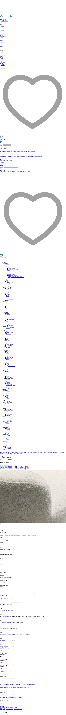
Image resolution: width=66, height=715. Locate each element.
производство (3, 34)
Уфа (2, 60)
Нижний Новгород (4, 55)
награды (2, 35)
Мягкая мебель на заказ (56, 452)
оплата (1, 687)
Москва (2, 52)
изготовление (8, 687)
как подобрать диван (3, 694)
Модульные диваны (49, 452)
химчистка (3, 28)
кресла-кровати (17, 156)
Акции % (6, 160)
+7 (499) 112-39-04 (5, 606)
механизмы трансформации (12, 694)
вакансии (2, 38)
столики (29, 151)
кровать (32, 156)
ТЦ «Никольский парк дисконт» (5, 622)
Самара (2, 57)
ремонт (29, 687)
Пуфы (34, 452)
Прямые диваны (3, 452)
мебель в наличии (3, 153)
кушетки (22, 151)
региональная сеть (23, 159)
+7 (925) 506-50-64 (18, 171)
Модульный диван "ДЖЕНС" (22, 452)
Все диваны (62, 452)
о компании (2, 703)
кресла (25, 151)
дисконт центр (2, 160)
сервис (1, 704)
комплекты (36, 156)
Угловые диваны (9, 452)
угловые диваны (12, 151)
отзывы (2, 37)
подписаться (12, 678)
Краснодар (3, 65)
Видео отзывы (2, 170)
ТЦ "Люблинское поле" (4, 628)
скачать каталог (19, 694)
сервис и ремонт (6, 167)
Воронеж (2, 64)
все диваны (2, 151)
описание (7, 465)
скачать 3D (2, 546)
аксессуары (33, 151)
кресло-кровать (17, 151)
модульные (40, 156)
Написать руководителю (30, 159)
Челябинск (3, 59)
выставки (30, 684)
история (2, 33)
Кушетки (28, 452)
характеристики (3, 465)
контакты (29, 163)
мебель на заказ (2, 260)
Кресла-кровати (14, 452)
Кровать (40, 452)
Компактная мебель (19, 453)
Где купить (2, 158)
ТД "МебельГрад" (3, 610)
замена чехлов (11, 167)
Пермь (2, 63)
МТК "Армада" (2, 604)
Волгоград (3, 61)
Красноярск (3, 62)
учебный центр (3, 36)
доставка (15, 687)
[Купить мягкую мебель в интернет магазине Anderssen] (33, 14)
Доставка (10, 160)
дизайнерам (3, 42)
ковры (5, 450)
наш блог (2, 32)
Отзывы (1, 168)
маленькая (2, 156)
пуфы (27, 151)
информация (2, 708)
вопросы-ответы (25, 687)
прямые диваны (7, 151)
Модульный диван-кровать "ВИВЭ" (6, 453)
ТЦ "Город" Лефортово (4, 646)
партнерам (2, 706)
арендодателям (3, 44)
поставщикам (6, 690)
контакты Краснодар (4, 21)
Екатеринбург (3, 54)
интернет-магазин (4, 20)
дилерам (10, 690)
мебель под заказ (3, 148)
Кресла (31, 452)
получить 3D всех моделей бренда (6, 549)
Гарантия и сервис (3, 165)
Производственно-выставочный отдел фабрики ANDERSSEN (10, 634)
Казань (2, 56)
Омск (2, 58)
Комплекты (44, 452)
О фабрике (2, 162)
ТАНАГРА (29, 156)
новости (1, 163)
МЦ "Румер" (2, 640)
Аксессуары (37, 452)
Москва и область (4, 19)
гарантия (2, 26)
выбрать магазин (3, 697)
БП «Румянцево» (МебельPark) (5, 616)
